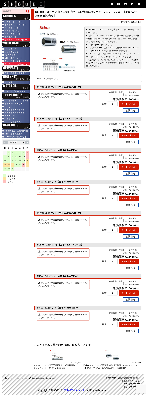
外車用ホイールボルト (15, 109)
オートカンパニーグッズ (16, 24)
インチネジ (10, 82)
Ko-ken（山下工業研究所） (17, 131)
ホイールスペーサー (14, 103)
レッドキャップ (12, 52)
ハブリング (10, 106)
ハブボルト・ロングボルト (17, 100)
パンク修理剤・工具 (14, 121)
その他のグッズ (12, 37)
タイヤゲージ (11, 118)
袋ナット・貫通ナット (15, 112)
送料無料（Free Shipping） (17, 40)
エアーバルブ (11, 115)
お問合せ (130, 110)
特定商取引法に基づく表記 (44, 378)
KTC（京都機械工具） (15, 134)
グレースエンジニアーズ (16, 61)
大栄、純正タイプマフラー (17, 73)
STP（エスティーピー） (15, 58)
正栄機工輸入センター (75, 390)
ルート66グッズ (12, 31)
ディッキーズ (11, 49)
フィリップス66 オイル (15, 91)
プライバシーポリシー (17, 378)
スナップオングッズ (14, 21)
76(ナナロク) (10, 55)
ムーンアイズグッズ (14, 34)
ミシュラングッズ (13, 27)
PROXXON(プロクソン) (15, 137)
